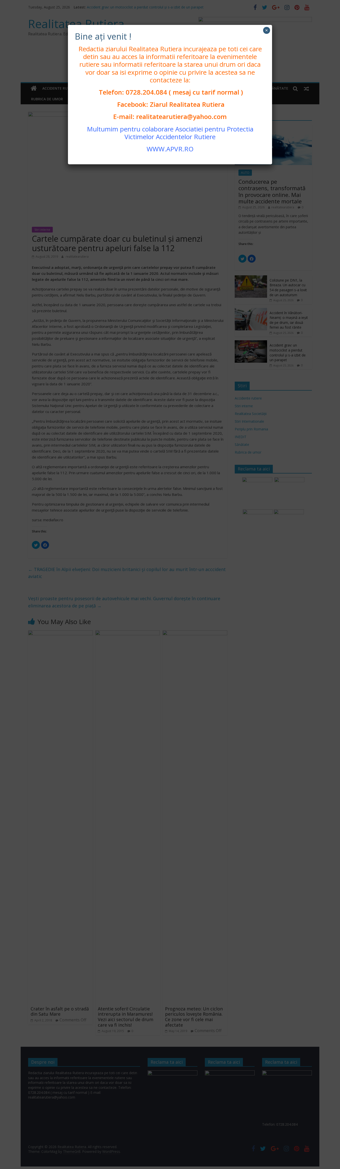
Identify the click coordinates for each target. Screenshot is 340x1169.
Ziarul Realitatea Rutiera (187, 104)
